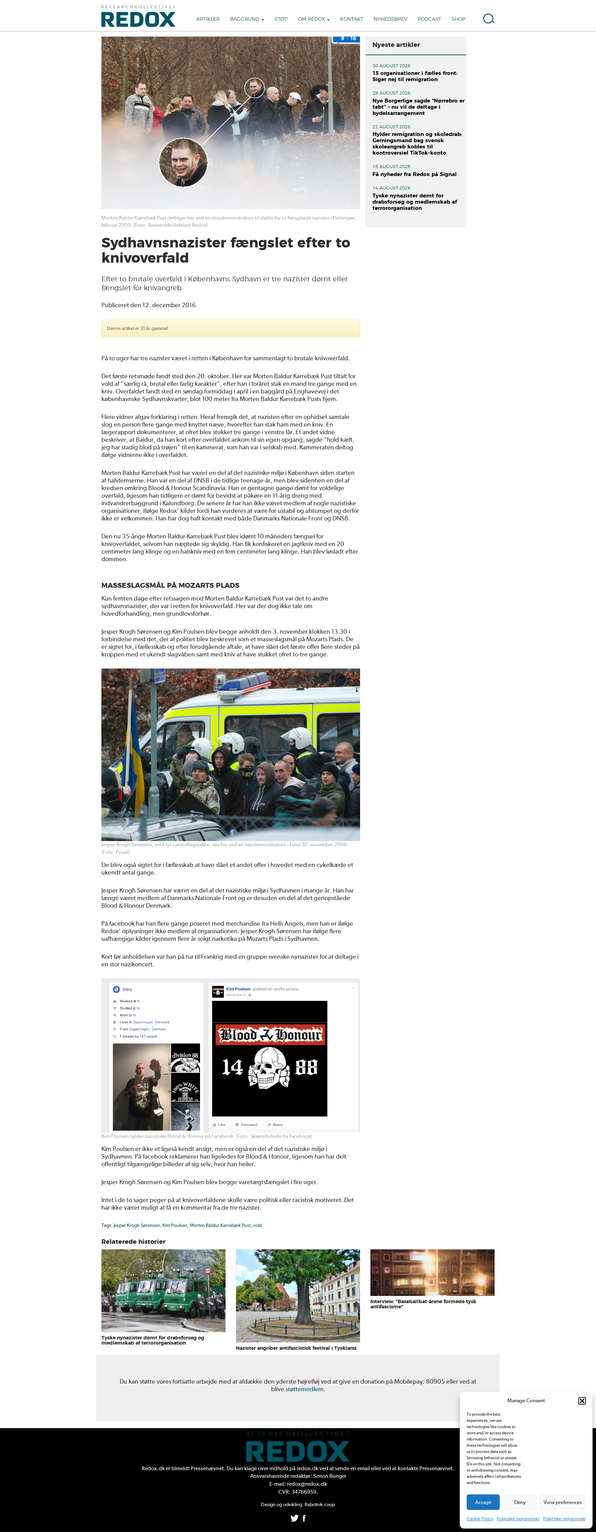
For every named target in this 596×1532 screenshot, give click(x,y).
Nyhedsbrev (390, 19)
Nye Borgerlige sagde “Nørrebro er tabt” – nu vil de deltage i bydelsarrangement (418, 107)
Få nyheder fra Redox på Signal (414, 174)
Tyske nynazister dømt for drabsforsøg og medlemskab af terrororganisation (414, 202)
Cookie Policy (480, 1519)
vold (257, 1225)
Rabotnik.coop (320, 1504)
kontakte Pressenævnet (425, 1468)
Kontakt (351, 19)
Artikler (208, 19)
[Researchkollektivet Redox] (141, 15)
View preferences (563, 1502)
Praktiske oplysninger (518, 1519)
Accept (483, 1502)
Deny (520, 1502)
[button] (582, 1400)
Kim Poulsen (174, 1225)
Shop (458, 19)
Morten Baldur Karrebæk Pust (220, 1225)
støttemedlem (305, 1389)
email (363, 1468)
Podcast (429, 19)
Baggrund (245, 19)
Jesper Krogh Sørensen (136, 1225)
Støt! (281, 19)
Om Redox (312, 19)
